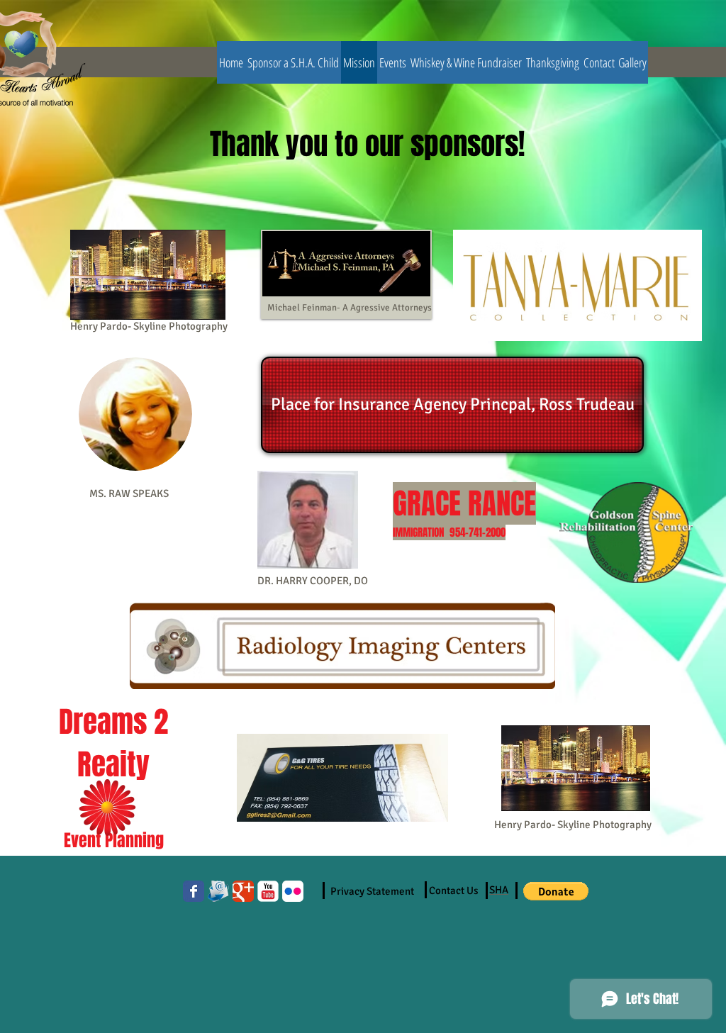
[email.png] (218, 891)
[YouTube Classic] (268, 891)
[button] (555, 891)
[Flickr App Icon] (292, 891)
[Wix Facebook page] (193, 891)
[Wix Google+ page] (243, 891)
